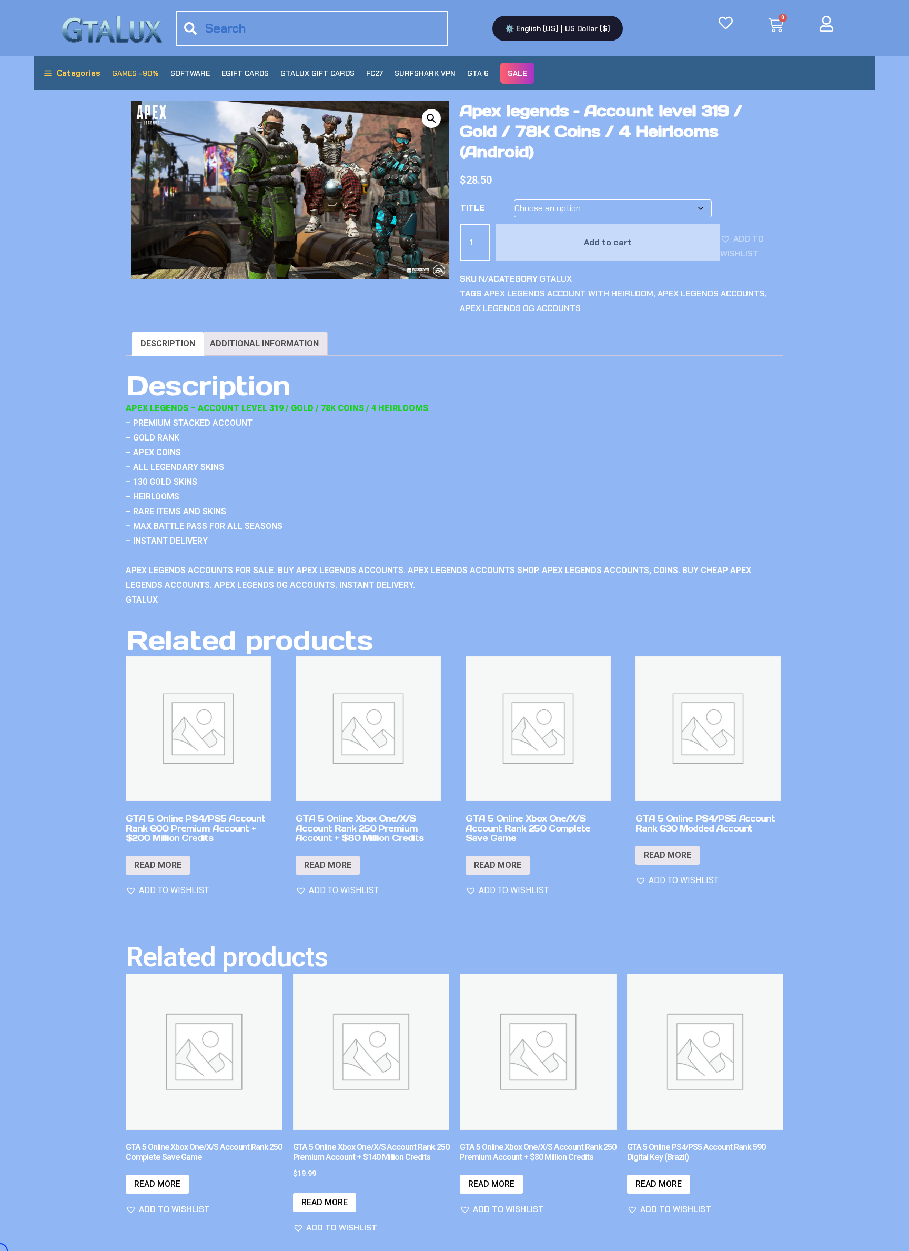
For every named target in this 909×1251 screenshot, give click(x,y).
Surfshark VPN (425, 73)
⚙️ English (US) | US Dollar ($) (557, 28)
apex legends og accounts (520, 308)
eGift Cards (245, 73)
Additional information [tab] (264, 343)
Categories (78, 73)
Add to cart (608, 242)
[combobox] (312, 28)
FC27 (374, 73)
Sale (517, 73)
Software (190, 73)
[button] (431, 118)
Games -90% (135, 73)
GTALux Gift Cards (317, 73)
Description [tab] (167, 343)
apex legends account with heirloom (568, 293)
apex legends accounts (711, 293)
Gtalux (556, 278)
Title (472, 207)
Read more (157, 865)
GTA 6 (478, 73)
